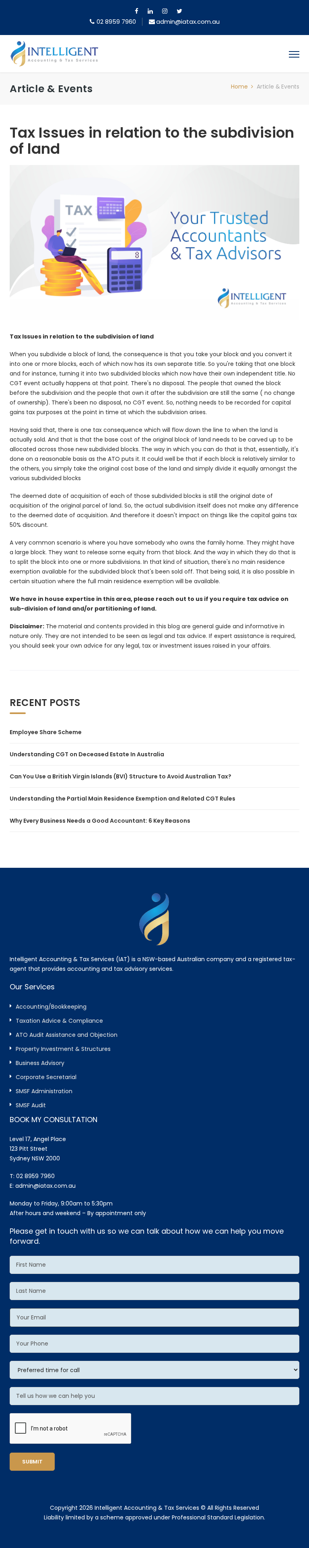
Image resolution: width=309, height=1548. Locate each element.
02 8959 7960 (116, 21)
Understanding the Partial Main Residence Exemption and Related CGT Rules (122, 799)
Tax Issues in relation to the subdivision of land (152, 140)
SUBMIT (32, 1461)
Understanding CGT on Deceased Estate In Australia (87, 754)
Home (239, 87)
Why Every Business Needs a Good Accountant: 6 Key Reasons (100, 821)
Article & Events (278, 87)
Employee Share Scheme (46, 732)
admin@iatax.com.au (45, 1186)
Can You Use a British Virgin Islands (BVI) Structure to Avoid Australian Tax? (120, 776)
